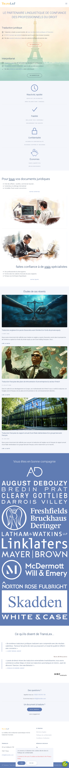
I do (21, 763)
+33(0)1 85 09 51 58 (39, 694)
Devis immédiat (34, 709)
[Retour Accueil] (8, 3)
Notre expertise (34, 191)
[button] (66, 3)
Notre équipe (34, 279)
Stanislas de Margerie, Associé (15, 668)
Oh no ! (31, 763)
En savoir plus (34, 44)
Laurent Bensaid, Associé (14, 651)
